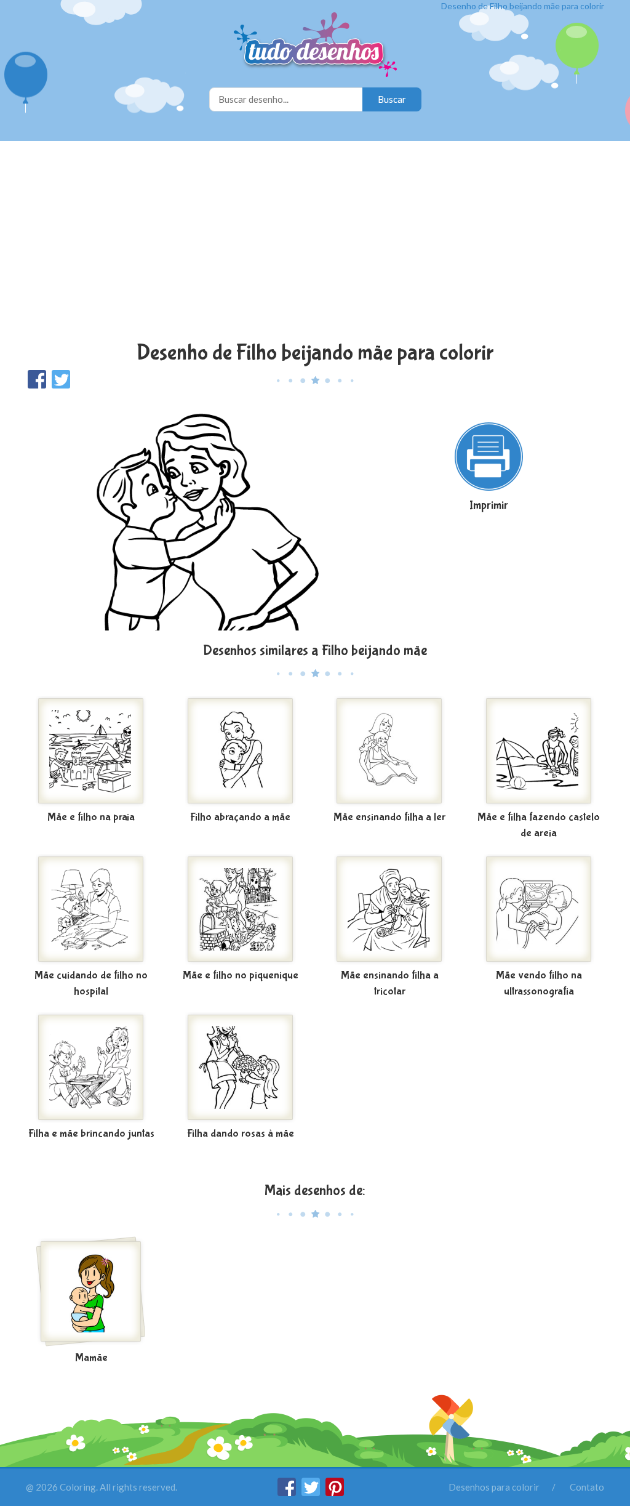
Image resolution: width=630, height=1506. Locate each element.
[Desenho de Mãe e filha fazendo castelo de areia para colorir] (539, 751)
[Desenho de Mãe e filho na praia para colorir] (91, 751)
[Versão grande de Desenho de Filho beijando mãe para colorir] (191, 514)
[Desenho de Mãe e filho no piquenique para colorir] (240, 909)
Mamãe (91, 1357)
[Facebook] (288, 1492)
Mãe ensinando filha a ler (389, 817)
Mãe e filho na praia (91, 817)
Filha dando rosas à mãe (240, 1133)
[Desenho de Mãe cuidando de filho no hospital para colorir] (91, 909)
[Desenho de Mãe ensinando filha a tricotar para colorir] (389, 909)
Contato (587, 1486)
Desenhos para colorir (494, 1486)
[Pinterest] (335, 1492)
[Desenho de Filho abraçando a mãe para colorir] (240, 751)
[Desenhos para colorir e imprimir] (315, 46)
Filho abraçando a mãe (240, 817)
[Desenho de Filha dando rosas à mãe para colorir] (240, 1067)
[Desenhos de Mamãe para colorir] (91, 1291)
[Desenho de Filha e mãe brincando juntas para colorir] (91, 1067)
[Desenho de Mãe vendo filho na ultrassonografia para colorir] (539, 909)
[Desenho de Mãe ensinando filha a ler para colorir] (389, 751)
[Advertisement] (315, 242)
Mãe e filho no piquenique (240, 975)
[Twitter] (312, 1492)
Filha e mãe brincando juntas (91, 1133)
